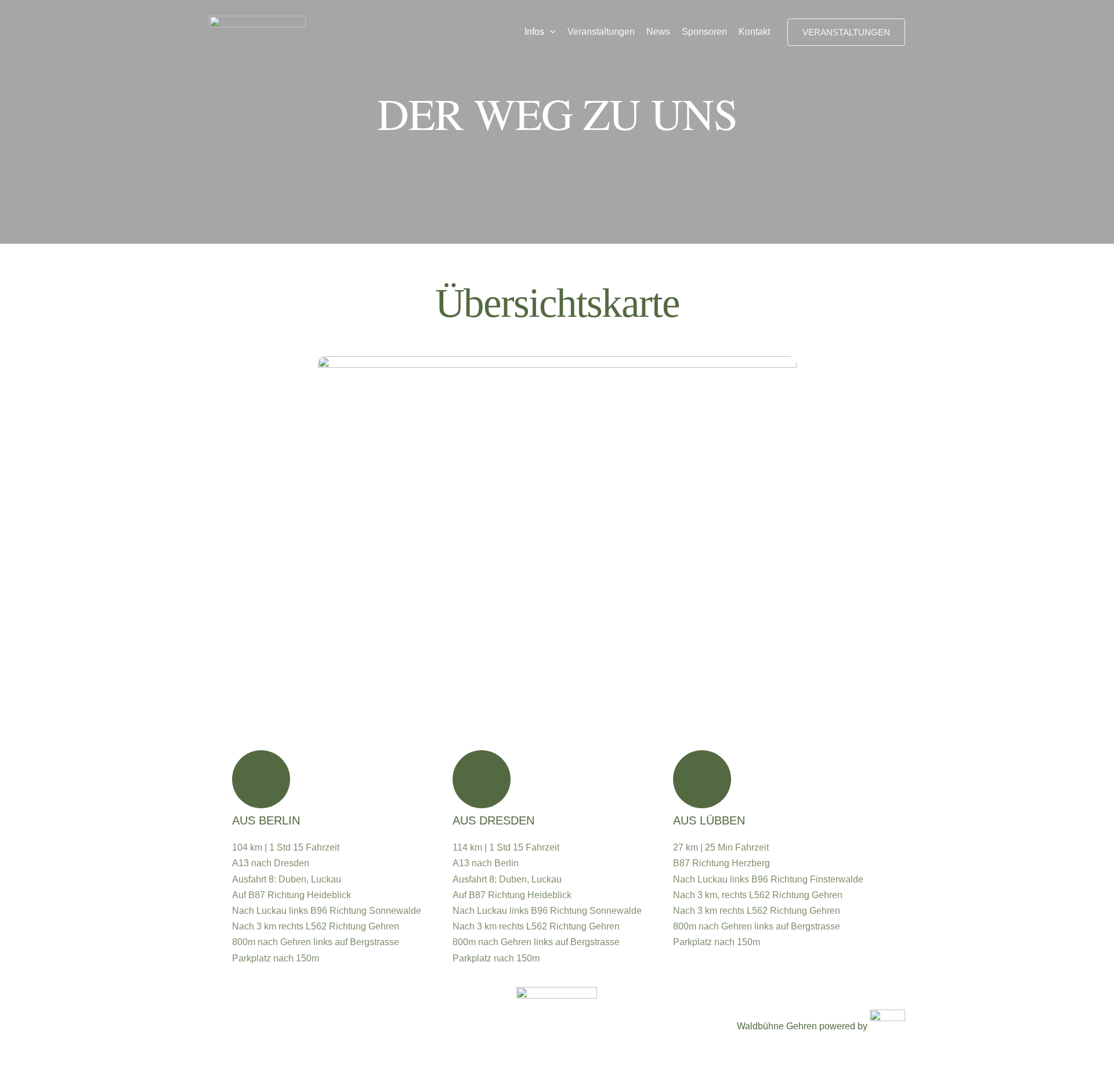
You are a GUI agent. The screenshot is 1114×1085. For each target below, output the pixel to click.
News (658, 32)
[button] (550, 32)
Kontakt (754, 32)
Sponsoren (704, 32)
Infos (534, 32)
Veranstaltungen (601, 32)
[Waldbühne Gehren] (257, 31)
